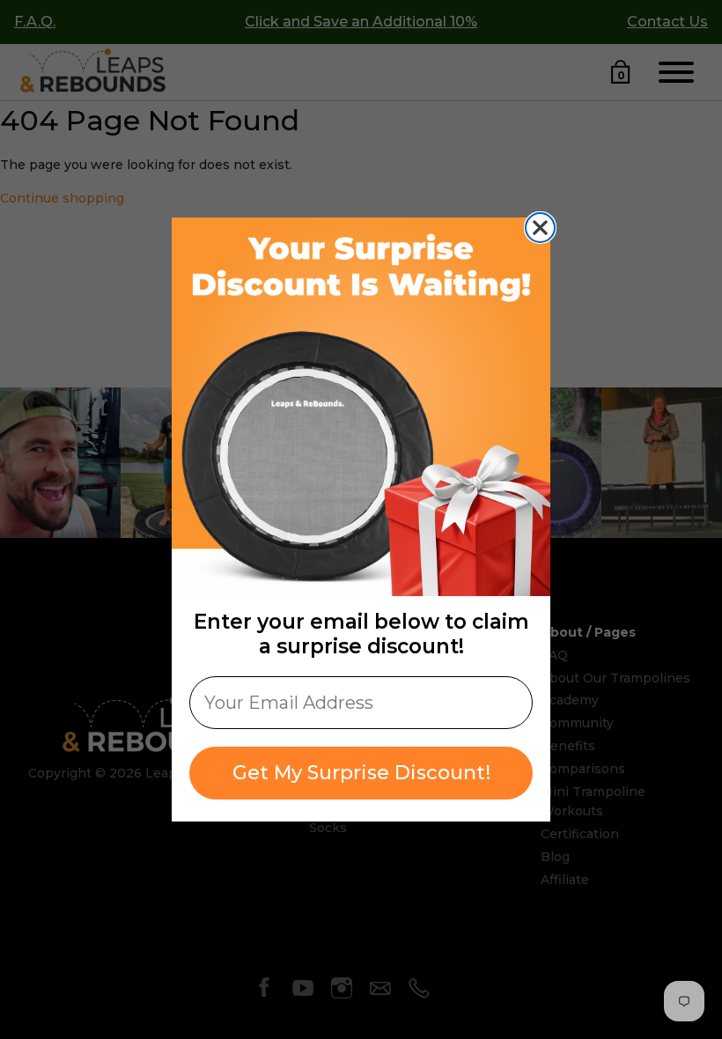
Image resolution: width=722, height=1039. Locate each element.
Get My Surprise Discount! (361, 773)
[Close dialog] (540, 227)
